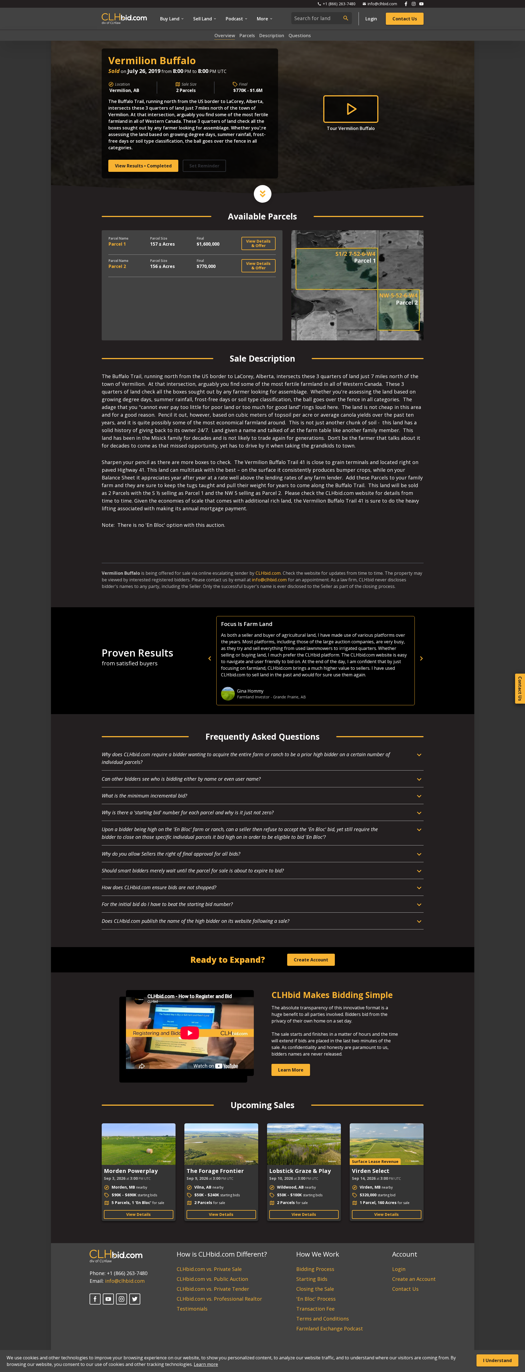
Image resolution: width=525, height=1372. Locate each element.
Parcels (247, 35)
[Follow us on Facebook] (406, 4)
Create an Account (414, 1279)
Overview (224, 35)
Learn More (290, 1070)
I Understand (497, 1360)
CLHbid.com (268, 573)
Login (371, 19)
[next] (421, 658)
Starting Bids (311, 1279)
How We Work (317, 1254)
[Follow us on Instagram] (413, 4)
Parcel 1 (117, 244)
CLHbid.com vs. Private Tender (213, 1289)
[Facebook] (95, 1299)
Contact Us (404, 19)
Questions (300, 35)
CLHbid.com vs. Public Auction (212, 1279)
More (262, 19)
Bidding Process (315, 1269)
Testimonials (192, 1308)
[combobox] (321, 18)
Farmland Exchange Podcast (329, 1328)
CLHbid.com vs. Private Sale (209, 1269)
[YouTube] (108, 1299)
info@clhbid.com (269, 580)
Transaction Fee (315, 1308)
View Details (138, 1214)
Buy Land (169, 19)
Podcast (234, 19)
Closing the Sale (315, 1289)
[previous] (305, 658)
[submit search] (345, 18)
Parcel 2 (117, 266)
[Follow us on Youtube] (421, 4)
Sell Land (202, 19)
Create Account (311, 960)
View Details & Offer (258, 243)
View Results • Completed (143, 166)
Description (271, 35)
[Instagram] (121, 1299)
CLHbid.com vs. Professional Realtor (219, 1298)
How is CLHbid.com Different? (222, 1254)
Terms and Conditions (322, 1318)
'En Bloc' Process (316, 1298)
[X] (134, 1299)
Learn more (206, 1364)
